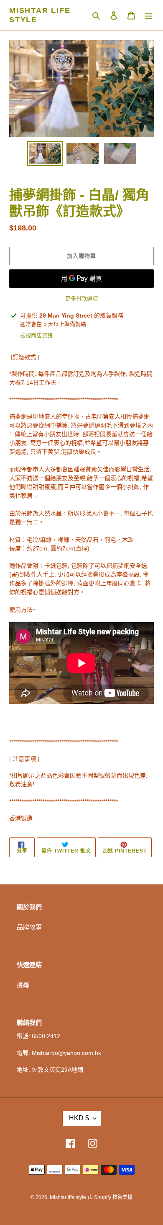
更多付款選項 (81, 298)
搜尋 (23, 984)
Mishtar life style (40, 15)
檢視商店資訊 (36, 335)
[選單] (149, 15)
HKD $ (79, 1118)
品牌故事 (29, 926)
